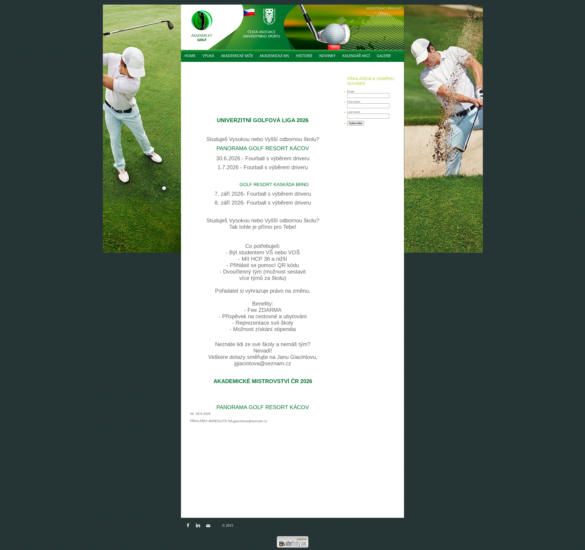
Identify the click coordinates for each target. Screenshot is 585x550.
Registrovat (376, 8)
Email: (351, 91)
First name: (354, 101)
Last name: (354, 112)
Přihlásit (395, 8)
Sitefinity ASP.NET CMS (292, 542)
